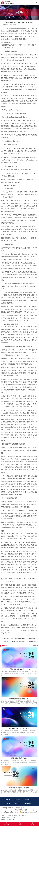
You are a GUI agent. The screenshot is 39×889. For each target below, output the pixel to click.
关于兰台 (7, 799)
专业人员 (28, 799)
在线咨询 (28, 803)
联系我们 (17, 803)
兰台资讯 (7, 803)
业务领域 (17, 799)
